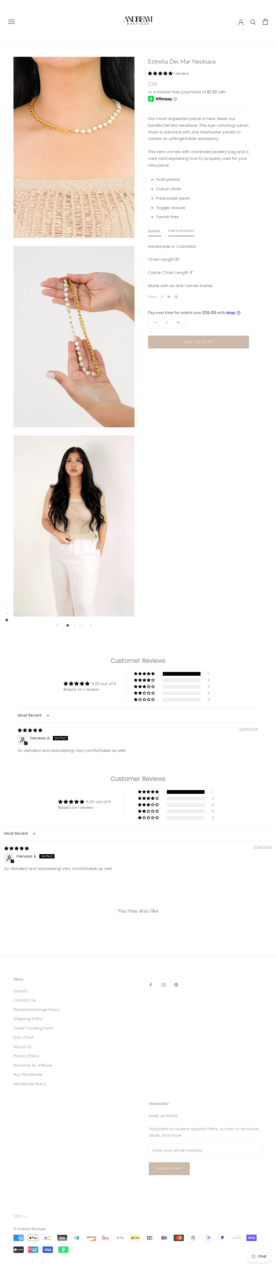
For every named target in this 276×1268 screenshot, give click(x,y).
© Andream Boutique (29, 1229)
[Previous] (57, 625)
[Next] (91, 625)
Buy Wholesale (27, 1074)
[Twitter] (169, 296)
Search (20, 991)
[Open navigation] (11, 21)
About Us (22, 1046)
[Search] (253, 21)
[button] (161, 73)
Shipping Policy (28, 1019)
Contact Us (24, 1000)
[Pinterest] (176, 296)
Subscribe (169, 1168)
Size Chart (23, 1037)
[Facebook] (162, 296)
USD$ (18, 1216)
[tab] (154, 232)
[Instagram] (163, 984)
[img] (30, 730)
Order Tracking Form (33, 1028)
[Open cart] (265, 22)
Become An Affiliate (33, 1065)
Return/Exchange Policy (36, 1009)
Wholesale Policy (29, 1084)
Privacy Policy (26, 1056)
